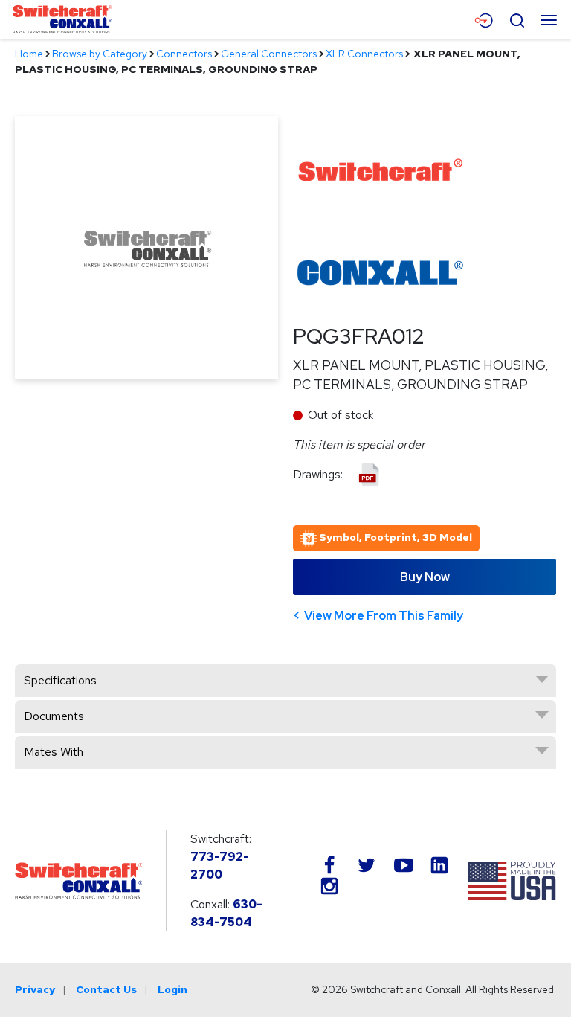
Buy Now (425, 577)
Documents (54, 716)
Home (29, 53)
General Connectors (269, 53)
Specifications (60, 680)
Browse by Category (99, 53)
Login (172, 989)
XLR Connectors (364, 53)
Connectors (184, 53)
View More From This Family (383, 615)
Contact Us (106, 989)
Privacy (35, 989)
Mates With (53, 752)
